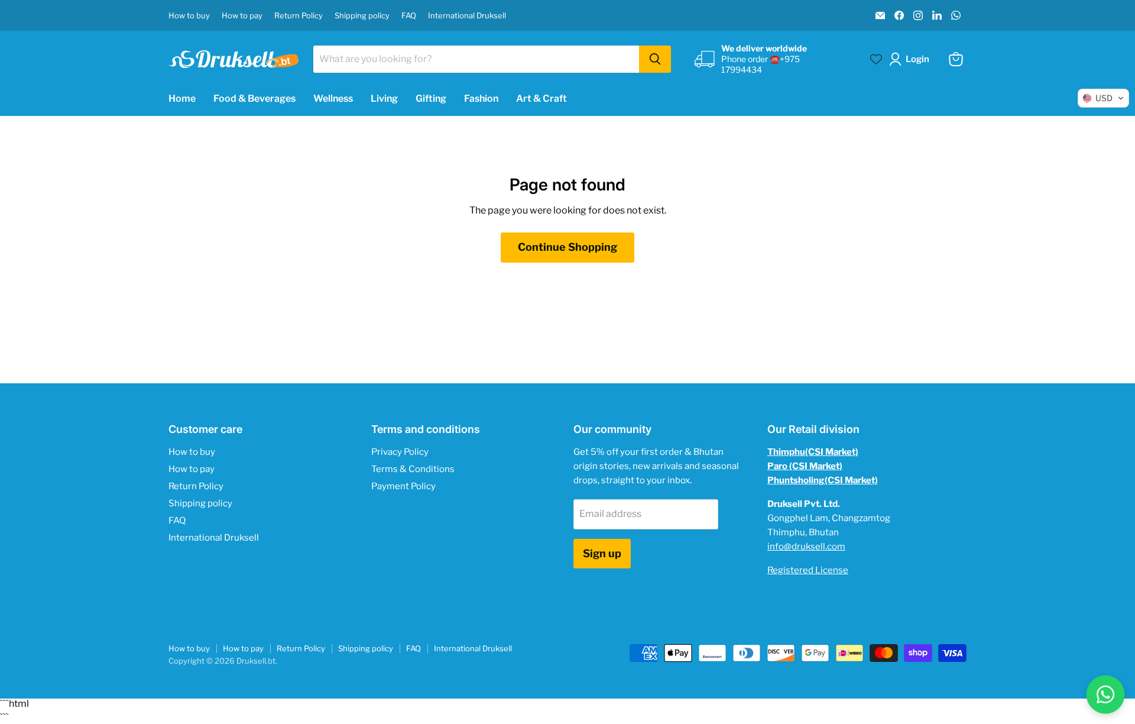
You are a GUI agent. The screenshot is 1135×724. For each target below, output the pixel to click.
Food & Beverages (254, 98)
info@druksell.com (806, 546)
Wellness (333, 98)
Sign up (602, 553)
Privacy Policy (400, 452)
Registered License (807, 570)
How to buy (189, 15)
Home (182, 98)
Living (384, 98)
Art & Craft (541, 98)
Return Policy (298, 15)
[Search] (655, 59)
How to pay (242, 15)
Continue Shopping (567, 247)
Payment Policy (403, 486)
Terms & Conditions (413, 469)
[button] (911, 59)
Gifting (431, 98)
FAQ (408, 15)
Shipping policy (362, 15)
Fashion (481, 98)
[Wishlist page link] (876, 59)
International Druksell (467, 15)
